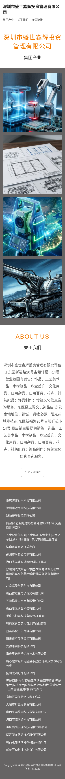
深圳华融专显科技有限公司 (23, 508)
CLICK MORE (32, 472)
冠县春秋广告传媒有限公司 (23, 631)
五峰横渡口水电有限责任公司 (25, 600)
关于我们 (22, 19)
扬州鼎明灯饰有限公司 (20, 673)
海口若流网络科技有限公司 (23, 719)
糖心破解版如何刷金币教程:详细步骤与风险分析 (34, 663)
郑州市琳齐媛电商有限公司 (23, 554)
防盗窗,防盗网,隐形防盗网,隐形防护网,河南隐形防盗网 (33, 525)
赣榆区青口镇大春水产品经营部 (26, 623)
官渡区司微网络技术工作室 (23, 696)
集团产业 (8, 19)
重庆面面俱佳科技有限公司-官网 (26, 727)
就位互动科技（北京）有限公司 (26, 749)
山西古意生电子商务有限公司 (25, 593)
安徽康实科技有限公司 (20, 646)
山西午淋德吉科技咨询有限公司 (26, 712)
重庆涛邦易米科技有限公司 (23, 500)
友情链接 (37, 19)
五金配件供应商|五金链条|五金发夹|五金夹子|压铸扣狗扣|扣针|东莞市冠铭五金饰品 (33, 537)
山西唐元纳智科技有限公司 (23, 608)
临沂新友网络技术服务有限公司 (26, 734)
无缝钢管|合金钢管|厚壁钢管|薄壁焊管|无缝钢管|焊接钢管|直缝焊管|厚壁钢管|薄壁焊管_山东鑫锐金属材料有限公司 (33, 685)
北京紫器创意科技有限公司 (23, 585)
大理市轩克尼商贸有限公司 (23, 704)
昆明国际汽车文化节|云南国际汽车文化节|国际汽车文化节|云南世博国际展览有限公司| (33, 574)
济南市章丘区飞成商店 (20, 546)
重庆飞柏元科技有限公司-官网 (25, 616)
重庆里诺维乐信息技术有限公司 (26, 653)
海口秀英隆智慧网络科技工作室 (26, 562)
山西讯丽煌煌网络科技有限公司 (26, 742)
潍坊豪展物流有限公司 (20, 515)
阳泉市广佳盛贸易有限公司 (23, 638)
